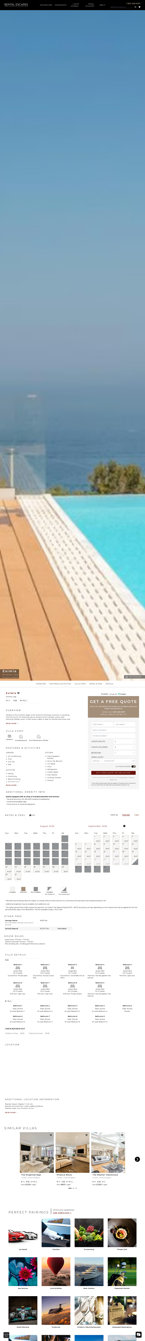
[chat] (139, 1335)
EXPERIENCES (61, 5)
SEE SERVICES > (62, 1213)
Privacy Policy (123, 777)
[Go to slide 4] (38, 1170)
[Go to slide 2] (35, 1170)
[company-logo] (16, 5)
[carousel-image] (37, 1152)
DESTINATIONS (46, 5)
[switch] (133, 766)
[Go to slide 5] (39, 1170)
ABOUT (102, 5)
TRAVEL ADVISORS (90, 5)
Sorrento (7, 675)
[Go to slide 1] (69, 1170)
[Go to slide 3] (72, 1170)
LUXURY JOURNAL (75, 5)
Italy (15, 675)
